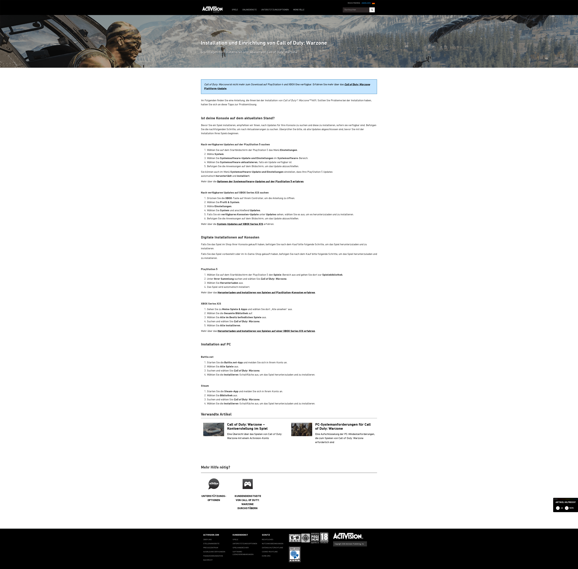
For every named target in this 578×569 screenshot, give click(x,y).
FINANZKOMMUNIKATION (213, 556)
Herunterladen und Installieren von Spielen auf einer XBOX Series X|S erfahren (266, 331)
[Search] (372, 9)
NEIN (571, 508)
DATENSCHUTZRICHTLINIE (272, 548)
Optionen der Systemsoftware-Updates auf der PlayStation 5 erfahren (260, 181)
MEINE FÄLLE (298, 10)
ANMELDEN (366, 3)
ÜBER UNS (207, 540)
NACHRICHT (208, 560)
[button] (373, 3)
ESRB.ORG (266, 556)
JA (562, 508)
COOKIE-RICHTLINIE (270, 552)
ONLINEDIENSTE (249, 10)
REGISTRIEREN (354, 3)
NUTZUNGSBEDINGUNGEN (272, 544)
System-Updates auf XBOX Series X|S (240, 224)
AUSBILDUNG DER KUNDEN (214, 552)
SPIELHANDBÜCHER (241, 548)
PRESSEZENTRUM (210, 548)
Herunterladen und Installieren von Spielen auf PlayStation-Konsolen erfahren (266, 292)
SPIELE (235, 10)
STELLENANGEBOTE (211, 544)
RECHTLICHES (267, 540)
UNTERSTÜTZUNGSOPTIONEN (275, 10)
